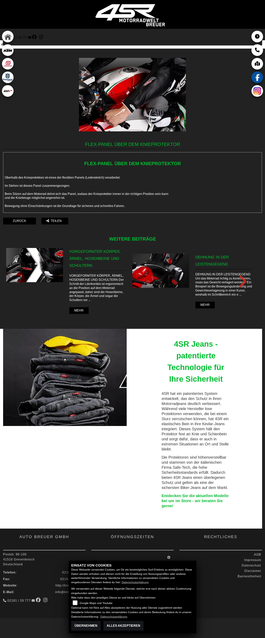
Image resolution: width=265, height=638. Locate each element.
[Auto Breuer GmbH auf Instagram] (42, 37)
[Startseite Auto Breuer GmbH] (131, 14)
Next (240, 281)
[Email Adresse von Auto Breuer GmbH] (29, 37)
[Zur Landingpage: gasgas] (8, 64)
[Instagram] (257, 91)
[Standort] (257, 64)
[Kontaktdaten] (257, 50)
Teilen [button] (56, 221)
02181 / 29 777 (17, 37)
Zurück (19, 221)
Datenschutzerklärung (135, 582)
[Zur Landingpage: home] (8, 36)
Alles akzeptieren (123, 625)
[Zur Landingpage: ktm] (8, 50)
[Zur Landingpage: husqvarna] (8, 77)
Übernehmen (85, 625)
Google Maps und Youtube (96, 603)
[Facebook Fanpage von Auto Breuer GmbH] (35, 37)
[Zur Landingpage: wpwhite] (8, 91)
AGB (257, 554)
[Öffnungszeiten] (257, 36)
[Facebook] (257, 77)
